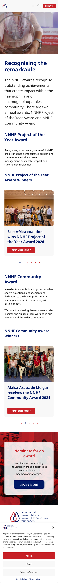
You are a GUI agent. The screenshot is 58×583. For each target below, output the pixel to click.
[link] (29, 484)
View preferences (29, 572)
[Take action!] (4, 6)
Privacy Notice (34, 579)
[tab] (20, 262)
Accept (29, 555)
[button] (53, 527)
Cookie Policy (21, 579)
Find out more (21, 250)
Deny (29, 564)
